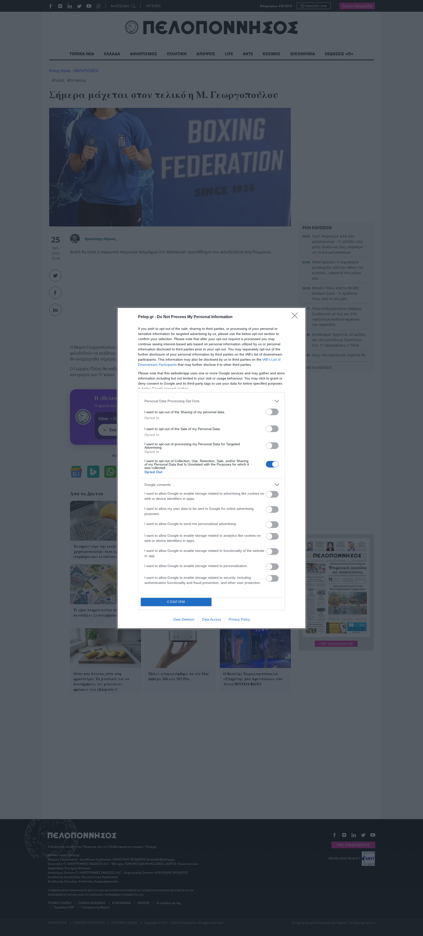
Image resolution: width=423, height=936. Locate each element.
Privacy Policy (239, 619)
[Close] (296, 317)
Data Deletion (183, 619)
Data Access (211, 619)
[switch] (272, 412)
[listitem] (211, 401)
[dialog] (211, 468)
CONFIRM (176, 602)
